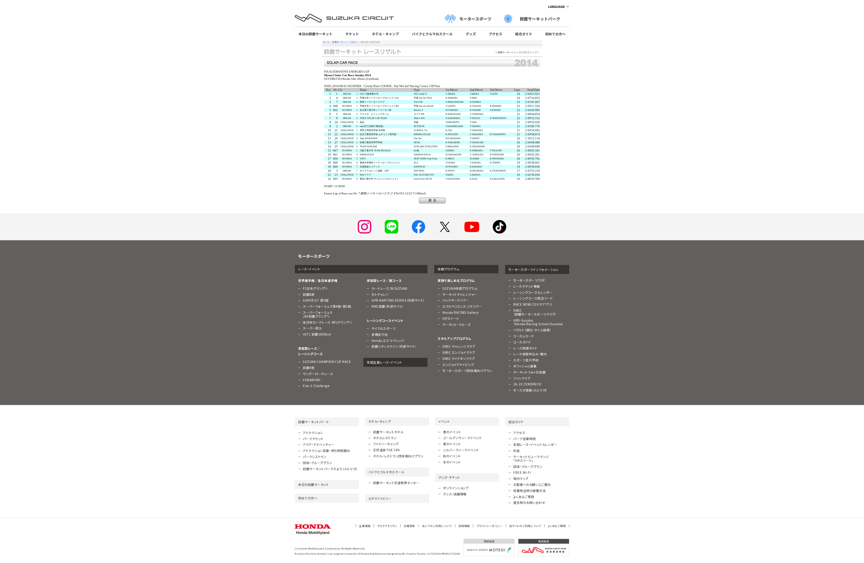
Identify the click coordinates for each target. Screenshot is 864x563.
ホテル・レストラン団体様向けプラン (398, 456)
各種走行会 (379, 334)
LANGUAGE (556, 6)
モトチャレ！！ (380, 294)
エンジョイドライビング (458, 364)
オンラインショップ (455, 488)
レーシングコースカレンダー (532, 292)
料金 (516, 450)
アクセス (495, 33)
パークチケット (313, 438)
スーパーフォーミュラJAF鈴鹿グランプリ (318, 314)
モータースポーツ (475, 19)
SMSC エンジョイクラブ (458, 352)
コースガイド (522, 342)
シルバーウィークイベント (461, 450)
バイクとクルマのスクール (432, 33)
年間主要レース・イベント (384, 362)
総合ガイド (523, 33)
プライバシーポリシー (490, 525)
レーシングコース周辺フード (533, 298)
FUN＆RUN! (311, 380)
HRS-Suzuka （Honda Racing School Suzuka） (538, 322)
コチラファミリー (379, 498)
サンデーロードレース (318, 374)
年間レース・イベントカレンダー (535, 444)
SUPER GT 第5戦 (316, 300)
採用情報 (464, 525)
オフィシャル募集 (525, 366)
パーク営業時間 (524, 438)
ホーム (326, 42)
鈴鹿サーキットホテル (388, 432)
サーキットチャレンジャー (459, 294)
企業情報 (364, 525)
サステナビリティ (387, 525)
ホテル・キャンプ (385, 33)
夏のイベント (452, 444)
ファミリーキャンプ (386, 444)
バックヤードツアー (455, 300)
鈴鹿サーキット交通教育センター (396, 483)
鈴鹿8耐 (309, 294)
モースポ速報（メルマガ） (530, 390)
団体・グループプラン (317, 463)
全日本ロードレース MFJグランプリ (327, 322)
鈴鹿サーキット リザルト (345, 42)
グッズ (471, 33)
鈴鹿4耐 (309, 367)
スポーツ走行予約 (526, 360)
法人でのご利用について (437, 525)
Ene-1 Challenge (316, 385)
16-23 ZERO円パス (527, 384)
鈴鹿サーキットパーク (542, 19)
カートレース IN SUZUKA (389, 288)
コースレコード (523, 336)
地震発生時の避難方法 (529, 490)
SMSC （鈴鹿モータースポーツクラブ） (534, 312)
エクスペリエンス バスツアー (462, 306)
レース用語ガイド (525, 348)
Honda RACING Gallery (460, 312)
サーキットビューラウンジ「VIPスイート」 (531, 458)
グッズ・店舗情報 (454, 494)
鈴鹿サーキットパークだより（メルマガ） (330, 469)
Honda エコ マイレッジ (387, 340)
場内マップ (521, 478)
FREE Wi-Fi (522, 472)
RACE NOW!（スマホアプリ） (533, 304)
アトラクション (313, 432)
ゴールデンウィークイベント (462, 438)
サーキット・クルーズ (456, 324)
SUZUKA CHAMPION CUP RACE (327, 361)
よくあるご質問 (523, 496)
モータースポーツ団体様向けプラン (467, 370)
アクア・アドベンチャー (318, 444)
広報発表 (409, 525)
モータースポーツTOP (529, 280)
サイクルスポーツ (383, 328)
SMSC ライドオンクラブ (458, 358)
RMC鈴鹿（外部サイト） (387, 306)
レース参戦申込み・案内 (530, 354)
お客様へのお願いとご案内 (532, 484)
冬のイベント (452, 462)
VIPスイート (450, 318)
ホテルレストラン (384, 438)
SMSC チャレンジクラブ (458, 346)
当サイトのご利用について (525, 525)
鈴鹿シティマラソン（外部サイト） (393, 346)
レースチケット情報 (526, 286)
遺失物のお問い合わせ (529, 502)
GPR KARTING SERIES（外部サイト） (398, 300)
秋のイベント (452, 456)
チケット (352, 33)
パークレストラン (314, 456)
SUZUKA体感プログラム (459, 288)
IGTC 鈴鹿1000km (317, 334)
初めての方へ (555, 33)
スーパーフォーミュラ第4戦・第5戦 (327, 306)
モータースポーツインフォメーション (533, 269)
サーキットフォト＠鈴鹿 (529, 372)
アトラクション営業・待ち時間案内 (326, 450)
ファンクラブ (521, 378)
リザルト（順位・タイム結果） (532, 330)
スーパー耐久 (312, 328)
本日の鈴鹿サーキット (315, 33)
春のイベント (452, 432)
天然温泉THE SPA (386, 450)
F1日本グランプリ (315, 288)
